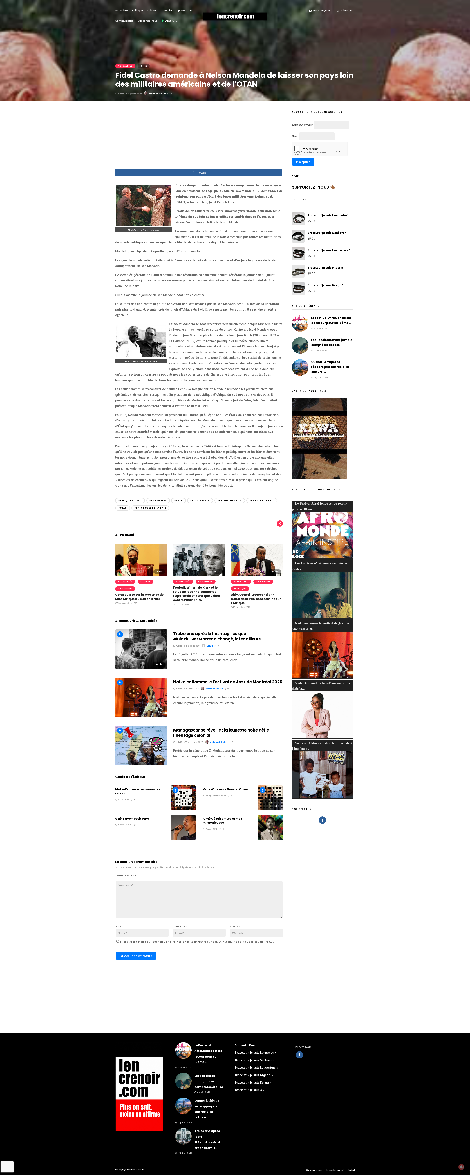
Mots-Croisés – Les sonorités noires (137, 791)
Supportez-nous (148, 21)
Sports (180, 10)
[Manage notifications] (461, 1167)
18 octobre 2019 (241, 607)
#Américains (158, 500)
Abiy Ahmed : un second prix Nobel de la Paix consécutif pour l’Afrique (256, 599)
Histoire (167, 10)
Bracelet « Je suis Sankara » (254, 1060)
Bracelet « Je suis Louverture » (256, 1067)
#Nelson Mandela (230, 500)
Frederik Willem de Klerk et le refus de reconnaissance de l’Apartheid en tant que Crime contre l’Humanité (196, 593)
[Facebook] (322, 820)
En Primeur (125, 588)
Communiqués (124, 21)
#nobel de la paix (262, 500)
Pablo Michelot (157, 93)
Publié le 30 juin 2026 (187, 688)
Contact (351, 1170)
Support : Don (245, 1045)
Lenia (210, 645)
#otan (122, 508)
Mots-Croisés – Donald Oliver (225, 789)
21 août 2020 (124, 824)
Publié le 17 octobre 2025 (189, 742)
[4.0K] (141, 764)
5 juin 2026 (123, 799)
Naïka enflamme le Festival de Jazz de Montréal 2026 (227, 682)
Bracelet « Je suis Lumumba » (256, 1052)
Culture (151, 10)
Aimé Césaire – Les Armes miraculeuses (222, 820)
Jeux (192, 10)
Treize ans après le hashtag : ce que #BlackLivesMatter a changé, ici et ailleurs (217, 636)
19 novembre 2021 (127, 603)
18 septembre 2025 (215, 795)
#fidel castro (200, 500)
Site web (236, 926)
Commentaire (126, 875)
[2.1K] (141, 667)
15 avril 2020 (182, 604)
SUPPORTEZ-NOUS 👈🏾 (313, 187)
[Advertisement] (199, 137)
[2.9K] (141, 716)
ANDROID (171, 21)
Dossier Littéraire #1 (335, 1170)
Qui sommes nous (314, 1170)
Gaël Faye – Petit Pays (132, 818)
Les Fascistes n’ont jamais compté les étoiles (208, 1081)
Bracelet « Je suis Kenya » (253, 1082)
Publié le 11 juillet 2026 (187, 645)
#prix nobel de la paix (150, 508)
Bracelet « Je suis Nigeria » (254, 1075)
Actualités (121, 10)
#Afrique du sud (130, 500)
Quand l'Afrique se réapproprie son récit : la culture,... (330, 367)
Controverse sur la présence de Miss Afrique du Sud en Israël (139, 597)
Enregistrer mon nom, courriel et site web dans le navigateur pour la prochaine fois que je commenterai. (197, 942)
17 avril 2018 (210, 829)
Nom (120, 926)
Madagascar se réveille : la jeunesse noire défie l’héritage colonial (221, 732)
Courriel (180, 926)
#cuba (178, 500)
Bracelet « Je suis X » (250, 1090)
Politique (137, 10)
